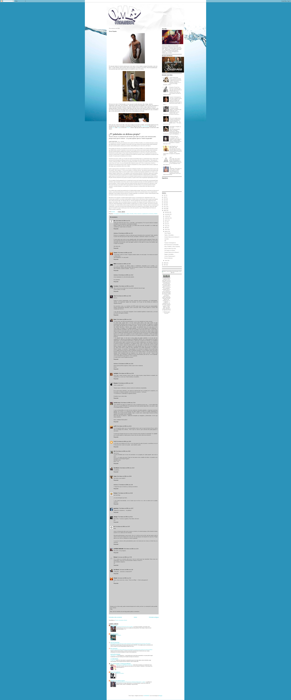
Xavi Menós (116, 467)
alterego (115, 516)
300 (170, 167)
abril (166, 227)
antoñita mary (117, 402)
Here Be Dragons (114, 634)
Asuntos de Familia (173, 107)
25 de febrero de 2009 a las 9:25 (125, 252)
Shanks (115, 252)
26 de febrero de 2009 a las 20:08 (124, 476)
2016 (165, 197)
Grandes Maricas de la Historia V (171, 252)
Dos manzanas (113, 648)
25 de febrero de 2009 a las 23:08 (123, 451)
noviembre (167, 214)
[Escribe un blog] (120, 212)
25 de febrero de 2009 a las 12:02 (125, 363)
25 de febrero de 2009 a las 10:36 (126, 286)
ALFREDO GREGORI (118, 548)
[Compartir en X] (121, 212)
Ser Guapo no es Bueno (169, 250)
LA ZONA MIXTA (114, 659)
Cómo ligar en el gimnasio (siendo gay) (124, 664)
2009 (165, 210)
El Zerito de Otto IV (173, 136)
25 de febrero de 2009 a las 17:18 (128, 402)
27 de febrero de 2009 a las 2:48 (125, 484)
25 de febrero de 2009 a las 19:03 (123, 441)
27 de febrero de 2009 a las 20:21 (125, 516)
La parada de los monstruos (147, 213)
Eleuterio (116, 383)
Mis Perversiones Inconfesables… (172, 244)
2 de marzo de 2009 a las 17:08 (125, 557)
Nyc (114, 220)
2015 (165, 199)
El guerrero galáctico (115, 672)
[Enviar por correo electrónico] (118, 212)
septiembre (167, 218)
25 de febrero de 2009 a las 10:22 (125, 275)
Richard (115, 557)
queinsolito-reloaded (115, 654)
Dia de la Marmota (168, 258)
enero (166, 260)
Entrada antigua (154, 617)
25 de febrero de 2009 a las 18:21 (124, 426)
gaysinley (116, 508)
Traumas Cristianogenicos (175, 97)
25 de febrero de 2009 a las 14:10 (125, 383)
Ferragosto (118, 635)
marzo (166, 229)
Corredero (116, 286)
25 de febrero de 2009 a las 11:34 (124, 319)
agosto (166, 220)
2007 (165, 264)
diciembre (167, 212)
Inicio (135, 617)
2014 (165, 201)
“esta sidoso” (113, 655)
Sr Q (115, 441)
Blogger (160, 695)
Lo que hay (112, 660)
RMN (115, 263)
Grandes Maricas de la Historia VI (171, 237)
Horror (135, 213)
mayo (166, 225)
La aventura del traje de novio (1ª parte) (124, 626)
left (114, 451)
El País (128, 127)
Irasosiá (139, 213)
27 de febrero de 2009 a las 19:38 (125, 493)
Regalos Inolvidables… (169, 254)
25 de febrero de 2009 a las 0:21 (123, 220)
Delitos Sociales (130, 213)
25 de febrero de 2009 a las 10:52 (123, 295)
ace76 (115, 426)
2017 (165, 195)
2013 (165, 203)
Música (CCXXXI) (120, 673)
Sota (115, 295)
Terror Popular (167, 233)
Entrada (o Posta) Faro (174, 87)
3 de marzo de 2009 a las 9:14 (124, 578)
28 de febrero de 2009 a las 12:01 (131, 548)
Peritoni (115, 493)
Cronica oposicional (173, 77)
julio (166, 221)
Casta (115, 476)
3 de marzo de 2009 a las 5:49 (126, 569)
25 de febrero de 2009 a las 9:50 (123, 263)
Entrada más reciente (115, 617)
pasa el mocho (113, 625)
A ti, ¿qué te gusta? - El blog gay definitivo (120, 663)
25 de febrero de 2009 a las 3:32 (125, 233)
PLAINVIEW (146, 695)
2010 (165, 208)
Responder (116, 228)
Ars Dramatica (123, 213)
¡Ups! (170, 157)
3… (170, 116)
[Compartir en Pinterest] (124, 212)
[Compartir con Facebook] (123, 212)
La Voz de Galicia (145, 126)
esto (118, 127)
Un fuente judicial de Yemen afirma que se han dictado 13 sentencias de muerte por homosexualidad (131, 649)
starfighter (116, 373)
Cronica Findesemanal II (169, 256)
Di (114, 526)
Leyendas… (167, 238)
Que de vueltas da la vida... (170, 248)
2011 (165, 206)
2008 (165, 263)
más (114, 127)
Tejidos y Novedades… (169, 235)
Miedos (155, 213)
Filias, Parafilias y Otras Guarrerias (172, 246)
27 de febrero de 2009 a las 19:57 (126, 508)
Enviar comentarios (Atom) (121, 620)
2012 (165, 204)
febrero (166, 231)
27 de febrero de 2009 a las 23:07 (122, 526)
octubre (166, 216)
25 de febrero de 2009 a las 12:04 (126, 373)
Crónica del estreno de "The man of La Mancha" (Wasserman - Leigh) (130, 681)
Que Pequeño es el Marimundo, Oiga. (173, 147)
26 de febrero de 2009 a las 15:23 (127, 467)
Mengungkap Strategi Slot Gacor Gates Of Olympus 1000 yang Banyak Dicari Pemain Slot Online (130, 643)
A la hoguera (116, 213)
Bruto (115, 319)
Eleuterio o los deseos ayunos (117, 680)
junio (166, 223)
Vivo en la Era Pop (114, 642)
